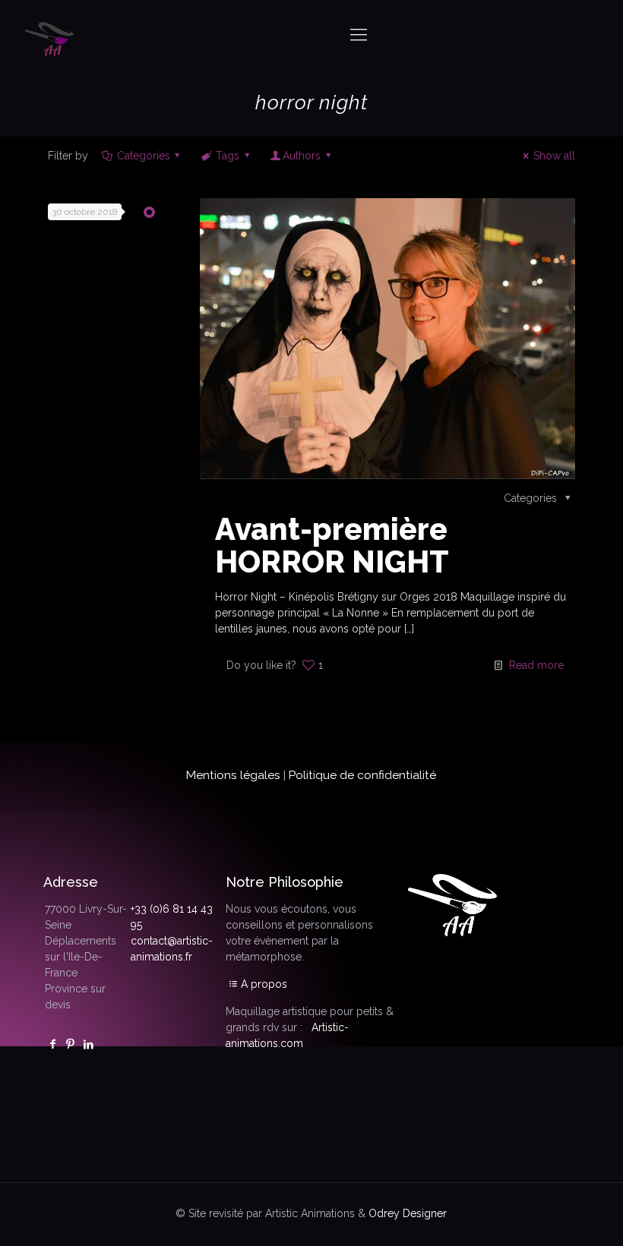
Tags (227, 156)
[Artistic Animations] (51, 34)
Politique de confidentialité (362, 775)
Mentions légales (233, 775)
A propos (264, 984)
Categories (143, 156)
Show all (554, 156)
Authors (302, 156)
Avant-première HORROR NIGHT (332, 545)
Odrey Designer (407, 1213)
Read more (536, 665)
